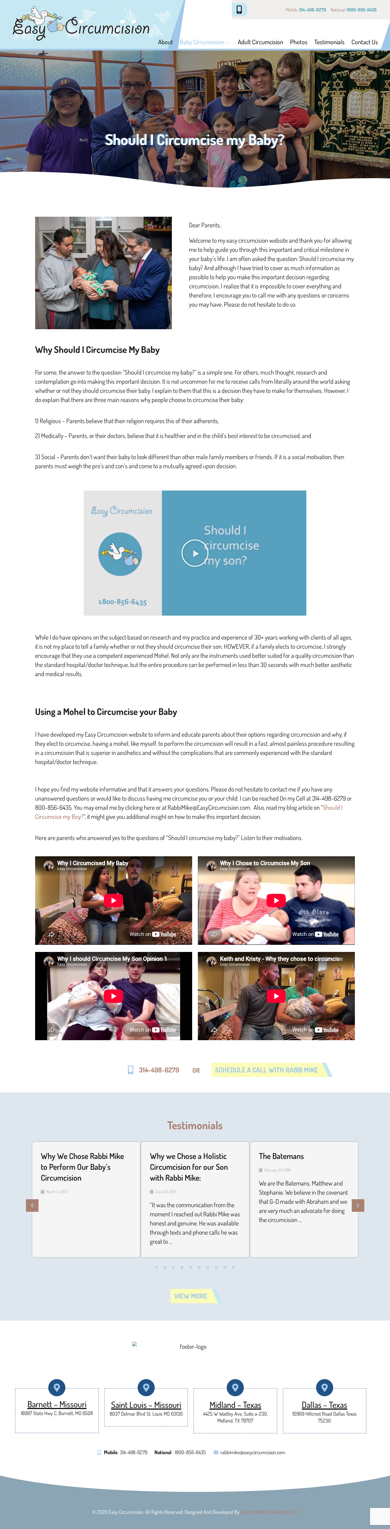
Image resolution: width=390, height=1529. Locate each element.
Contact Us (364, 42)
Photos (298, 42)
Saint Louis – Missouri (146, 1404)
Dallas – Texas (324, 1404)
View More (191, 1296)
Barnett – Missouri (57, 1404)
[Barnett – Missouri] (57, 1388)
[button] (195, 553)
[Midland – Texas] (235, 1388)
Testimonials (329, 42)
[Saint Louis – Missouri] (146, 1388)
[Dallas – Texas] (324, 1388)
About (165, 42)
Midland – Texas (235, 1404)
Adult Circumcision (260, 42)
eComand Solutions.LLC (269, 1511)
